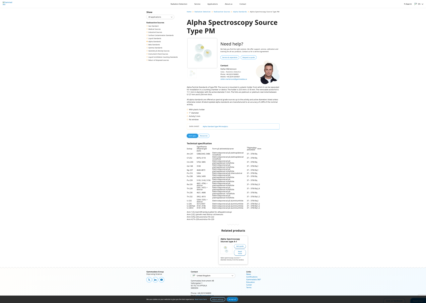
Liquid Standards (154, 38)
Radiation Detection (179, 4)
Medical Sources (154, 29)
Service (197, 4)
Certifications (251, 277)
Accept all (232, 299)
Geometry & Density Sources (159, 51)
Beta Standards (154, 45)
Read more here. (201, 299)
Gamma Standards (155, 48)
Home (189, 12)
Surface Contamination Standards (161, 35)
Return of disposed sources (158, 60)
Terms (248, 287)
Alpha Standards (154, 42)
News (248, 274)
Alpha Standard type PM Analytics (215, 126)
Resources (204, 136)
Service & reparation (229, 57)
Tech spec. (192, 136)
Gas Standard (153, 26)
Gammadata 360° (253, 279)
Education (250, 282)
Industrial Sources (155, 32)
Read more (240, 252)
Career (249, 285)
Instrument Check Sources (158, 54)
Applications (212, 4)
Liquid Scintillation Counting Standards (163, 57)
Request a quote (249, 57)
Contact (243, 4)
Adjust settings (217, 299)
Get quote (240, 246)
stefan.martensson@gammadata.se (233, 79)
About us (228, 4)
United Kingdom (203, 275)
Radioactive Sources (222, 12)
